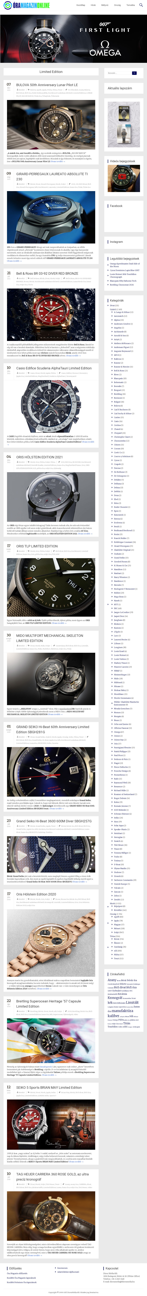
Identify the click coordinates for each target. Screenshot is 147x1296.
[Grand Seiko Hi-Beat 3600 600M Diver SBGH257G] (51, 854)
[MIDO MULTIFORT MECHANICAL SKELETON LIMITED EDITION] (51, 679)
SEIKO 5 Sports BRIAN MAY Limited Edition (49, 1088)
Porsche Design (121, 771)
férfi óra (28, 93)
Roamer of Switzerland (124, 794)
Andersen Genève (122, 324)
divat (89, 1184)
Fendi (116, 526)
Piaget (117, 763)
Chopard (118, 433)
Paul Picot (118, 755)
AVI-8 (116, 355)
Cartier (117, 417)
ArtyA (116, 339)
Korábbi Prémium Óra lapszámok (22, 1282)
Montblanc (119, 694)
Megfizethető (43, 376)
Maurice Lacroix (121, 667)
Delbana (117, 484)
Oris (37, 462)
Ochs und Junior (121, 724)
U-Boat (117, 864)
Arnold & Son (120, 335)
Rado (116, 779)
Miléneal (118, 682)
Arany (81, 90)
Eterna (117, 519)
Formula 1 (83, 373)
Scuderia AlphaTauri (57, 376)
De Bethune (119, 472)
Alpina (117, 320)
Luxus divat (130, 1007)
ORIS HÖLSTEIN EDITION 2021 (39, 457)
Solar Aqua (118, 825)
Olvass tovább (57, 161)
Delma (117, 487)
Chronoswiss (120, 441)
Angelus (117, 328)
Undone (117, 872)
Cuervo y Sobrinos (122, 456)
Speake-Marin (120, 829)
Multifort (46, 649)
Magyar (117, 924)
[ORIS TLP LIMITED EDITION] (51, 587)
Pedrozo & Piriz (121, 759)
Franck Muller (120, 538)
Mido (43, 646)
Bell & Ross (34, 278)
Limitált (84, 646)
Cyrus (116, 460)
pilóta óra (41, 468)
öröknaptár (136, 1027)
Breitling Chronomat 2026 (122, 285)
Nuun (116, 720)
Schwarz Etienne (121, 814)
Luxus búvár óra (79, 282)
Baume (117, 363)
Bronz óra (65, 899)
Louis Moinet (120, 655)
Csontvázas (60, 646)
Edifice (69, 373)
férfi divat (20, 93)
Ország (117, 5)
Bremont (118, 398)
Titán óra (38, 96)
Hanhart (117, 573)
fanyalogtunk (46, 1067)
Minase (117, 686)
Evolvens (118, 522)
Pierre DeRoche (121, 767)
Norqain (117, 716)
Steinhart (118, 833)
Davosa (117, 468)
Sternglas (118, 837)
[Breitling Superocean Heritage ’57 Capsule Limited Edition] (51, 1040)
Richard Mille (120, 790)
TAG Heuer (50, 1184)
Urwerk (117, 876)
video (76, 1014)
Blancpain (118, 378)
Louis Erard (119, 651)
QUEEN (41, 1096)
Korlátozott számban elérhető (60, 93)
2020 (70, 1011)
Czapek (117, 464)
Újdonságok (68, 1014)
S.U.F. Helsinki (120, 810)
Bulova (33, 90)
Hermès (117, 585)
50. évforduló (73, 90)
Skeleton (54, 649)
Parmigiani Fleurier (122, 747)
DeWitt (117, 491)
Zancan (117, 892)
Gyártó (48, 737)
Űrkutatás (55, 96)
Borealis (117, 386)
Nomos (117, 712)
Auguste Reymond (122, 351)
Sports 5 (53, 1096)
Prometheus (119, 775)
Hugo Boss (119, 597)
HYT (116, 604)
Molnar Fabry (120, 690)
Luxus (59, 1187)
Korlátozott (43, 187)
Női (51, 1014)
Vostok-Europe (120, 884)
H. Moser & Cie (120, 565)
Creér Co (118, 452)
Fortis (116, 534)
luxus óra (73, 187)
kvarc (134, 998)
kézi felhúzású (119, 1003)
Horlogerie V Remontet (124, 589)
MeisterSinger (120, 675)
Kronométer (127, 998)
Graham (117, 554)
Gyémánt (116, 991)
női (55, 1011)
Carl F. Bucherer (121, 409)
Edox (116, 503)
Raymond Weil (120, 782)
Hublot (117, 593)
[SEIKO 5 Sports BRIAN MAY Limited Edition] (51, 1125)
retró (137, 1020)
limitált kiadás (37, 465)
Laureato (52, 187)
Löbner (117, 643)
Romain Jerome (121, 806)
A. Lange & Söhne (122, 312)
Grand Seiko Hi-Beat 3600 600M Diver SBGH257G (54, 821)
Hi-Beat (45, 740)
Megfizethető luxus (73, 465)
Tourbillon (113, 1026)
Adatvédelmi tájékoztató (68, 1272)
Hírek (93, 5)
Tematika (130, 5)
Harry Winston (120, 577)
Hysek (117, 600)
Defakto (117, 480)
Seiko (71, 737)
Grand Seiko (40, 737)
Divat (38, 184)
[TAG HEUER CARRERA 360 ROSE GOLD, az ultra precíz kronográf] (51, 1216)
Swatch (117, 841)
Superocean (58, 1014)
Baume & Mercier (122, 367)
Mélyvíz (104, 5)
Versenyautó (71, 376)
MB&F (117, 671)
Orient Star (119, 740)
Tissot (117, 849)
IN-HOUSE (76, 462)
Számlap (41, 832)
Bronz (26, 282)
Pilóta (49, 90)
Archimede (119, 332)
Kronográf (49, 902)
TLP (53, 554)
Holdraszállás (42, 93)
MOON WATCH (28, 96)
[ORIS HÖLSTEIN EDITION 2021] (51, 497)
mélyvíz (122, 1016)
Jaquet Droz (119, 616)
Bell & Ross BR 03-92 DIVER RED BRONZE (47, 273)
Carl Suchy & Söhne (122, 413)
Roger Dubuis (120, 798)
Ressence (118, 786)
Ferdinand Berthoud (123, 530)
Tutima (117, 860)
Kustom (117, 628)
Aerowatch (118, 316)
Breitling (34, 1011)
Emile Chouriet (121, 507)
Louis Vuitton (120, 659)
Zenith (117, 899)
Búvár (32, 184)
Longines (118, 647)
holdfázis (125, 991)
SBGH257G (33, 832)
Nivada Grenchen (122, 708)
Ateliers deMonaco (122, 343)
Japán (44, 90)
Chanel (117, 429)
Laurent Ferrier (120, 639)
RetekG (22, 90)
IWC (116, 608)
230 (77, 184)
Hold (34, 93)
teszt (121, 1024)
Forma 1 (75, 373)
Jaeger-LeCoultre (121, 612)
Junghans (118, 620)
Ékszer (117, 943)
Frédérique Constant (123, 542)
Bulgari (117, 402)
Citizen (117, 445)
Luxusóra (33, 743)
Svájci (63, 184)
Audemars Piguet (121, 347)
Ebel (116, 499)
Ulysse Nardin (120, 868)
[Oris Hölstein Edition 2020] (51, 943)
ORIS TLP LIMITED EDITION (37, 546)
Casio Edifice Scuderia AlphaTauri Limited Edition (54, 368)
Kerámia (42, 829)
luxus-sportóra (120, 1007)
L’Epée (117, 632)
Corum (117, 448)
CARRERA (82, 1184)
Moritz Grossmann (122, 698)
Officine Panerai (121, 728)
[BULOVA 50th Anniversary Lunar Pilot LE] (51, 124)
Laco (116, 636)
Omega (117, 732)
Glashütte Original (122, 550)
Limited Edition (79, 93)
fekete (123, 984)
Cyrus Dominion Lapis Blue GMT (124, 270)
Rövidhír (118, 910)
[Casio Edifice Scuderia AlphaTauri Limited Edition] (51, 406)
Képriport (118, 906)
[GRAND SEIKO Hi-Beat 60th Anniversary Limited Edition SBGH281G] (51, 772)
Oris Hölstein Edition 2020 (36, 894)
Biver (116, 374)
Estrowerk (118, 515)
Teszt (60, 90)
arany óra (74, 1184)
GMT (110, 991)
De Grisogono (120, 476)
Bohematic (119, 382)
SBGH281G (42, 743)
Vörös (30, 285)
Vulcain (117, 888)
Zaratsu (55, 743)
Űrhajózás (46, 96)
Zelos (116, 896)
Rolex (116, 802)
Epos (116, 511)
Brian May (65, 1092)
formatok (130, 984)
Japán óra (20, 376)
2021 (73, 184)
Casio (32, 373)
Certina (117, 425)
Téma (55, 90)
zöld (57, 554)
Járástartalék (37, 1187)
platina (132, 1020)
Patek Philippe (120, 751)
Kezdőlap (81, 5)
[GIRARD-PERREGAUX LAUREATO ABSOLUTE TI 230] (51, 217)
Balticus (117, 359)
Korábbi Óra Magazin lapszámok (21, 1278)
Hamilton (118, 569)
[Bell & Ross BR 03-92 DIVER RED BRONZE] (51, 315)
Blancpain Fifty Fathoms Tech (123, 281)
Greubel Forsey (121, 561)
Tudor (117, 857)
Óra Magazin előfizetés (17, 1273)
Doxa (116, 495)
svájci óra (23, 285)
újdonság (57, 468)
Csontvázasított (113, 984)
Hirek (58, 184)
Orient (117, 736)
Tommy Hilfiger (121, 853)
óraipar (130, 1027)
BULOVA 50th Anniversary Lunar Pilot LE (47, 85)
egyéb (39, 90)
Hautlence (118, 581)
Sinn (116, 821)
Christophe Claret (122, 437)
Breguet (117, 390)
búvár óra (70, 826)
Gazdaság (118, 947)
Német (117, 928)
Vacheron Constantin (123, 880)
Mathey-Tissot (120, 663)
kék (36, 187)
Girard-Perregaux (48, 184)
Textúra (49, 832)
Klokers (117, 624)
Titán (80, 187)
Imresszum (62, 1268)
